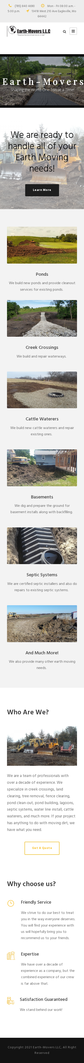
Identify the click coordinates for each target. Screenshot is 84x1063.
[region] (42, 81)
